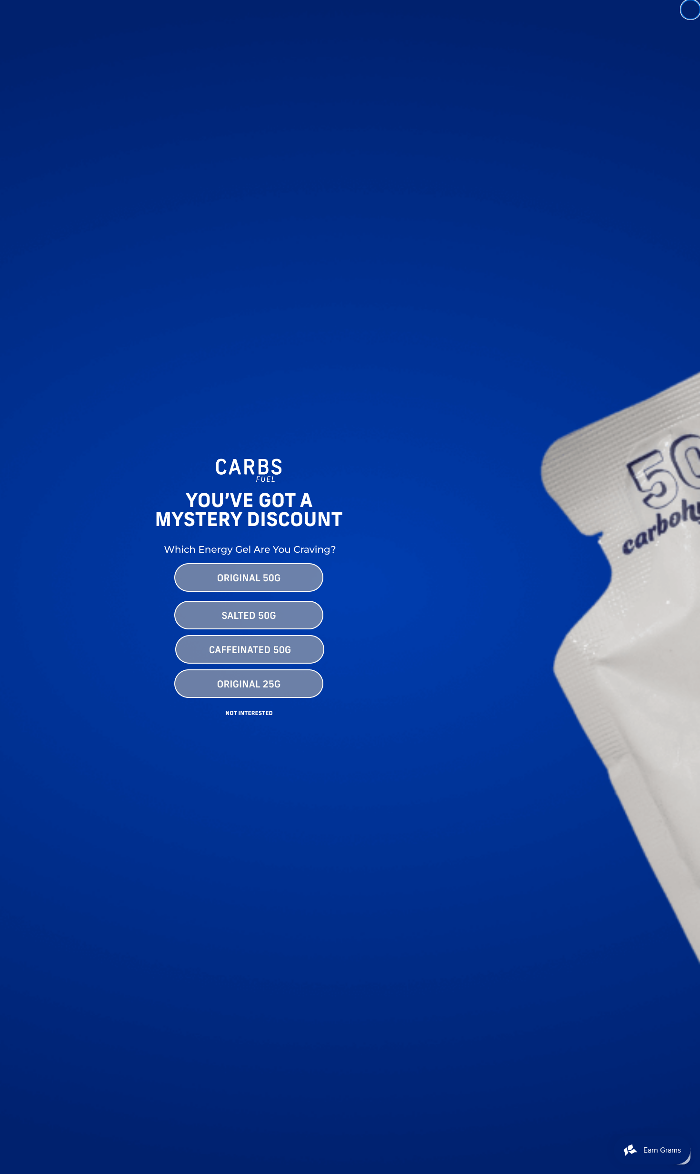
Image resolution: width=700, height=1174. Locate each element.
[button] (350, 577)
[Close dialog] (690, 9)
